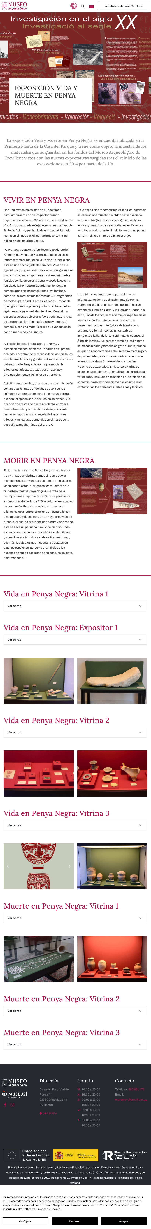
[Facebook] (5, 1104)
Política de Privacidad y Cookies (41, 1209)
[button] (8, 866)
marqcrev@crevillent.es (131, 1099)
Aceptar (124, 1221)
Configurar (25, 1221)
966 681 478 (136, 1089)
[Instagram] (12, 1104)
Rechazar (74, 1221)
